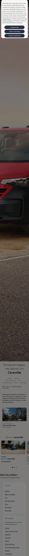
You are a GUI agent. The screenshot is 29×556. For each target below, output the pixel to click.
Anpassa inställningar (14, 35)
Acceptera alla (14, 27)
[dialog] (14, 278)
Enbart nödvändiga (14, 31)
